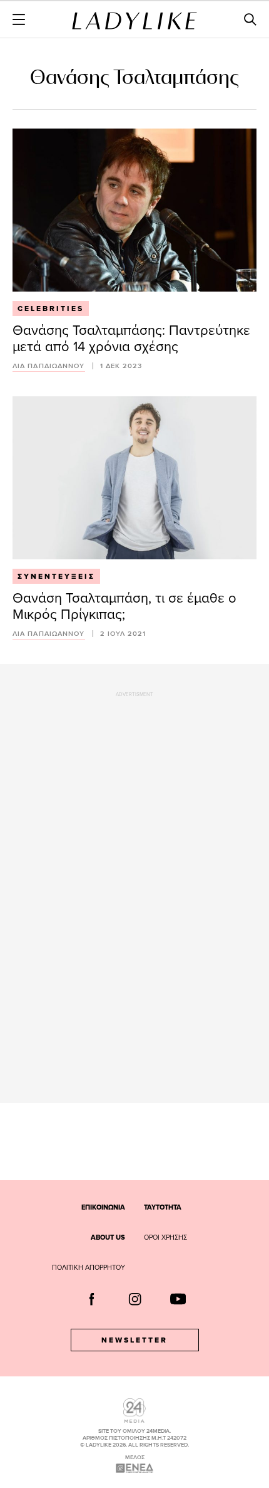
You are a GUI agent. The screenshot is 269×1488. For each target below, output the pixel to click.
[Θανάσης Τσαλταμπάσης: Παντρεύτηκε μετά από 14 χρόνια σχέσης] (134, 210)
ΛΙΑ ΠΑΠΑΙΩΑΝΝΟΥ (49, 365)
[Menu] (19, 19)
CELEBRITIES (51, 308)
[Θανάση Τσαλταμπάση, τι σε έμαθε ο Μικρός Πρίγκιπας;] (134, 477)
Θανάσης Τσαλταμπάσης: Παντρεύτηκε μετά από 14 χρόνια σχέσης (131, 338)
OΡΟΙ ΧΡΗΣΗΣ (165, 1237)
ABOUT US (108, 1237)
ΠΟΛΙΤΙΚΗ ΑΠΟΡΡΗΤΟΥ (88, 1267)
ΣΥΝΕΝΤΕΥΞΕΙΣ (56, 576)
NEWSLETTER (134, 1340)
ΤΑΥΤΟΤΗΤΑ (162, 1207)
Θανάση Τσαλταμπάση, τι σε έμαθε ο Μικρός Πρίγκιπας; (124, 605)
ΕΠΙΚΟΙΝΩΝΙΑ (103, 1207)
